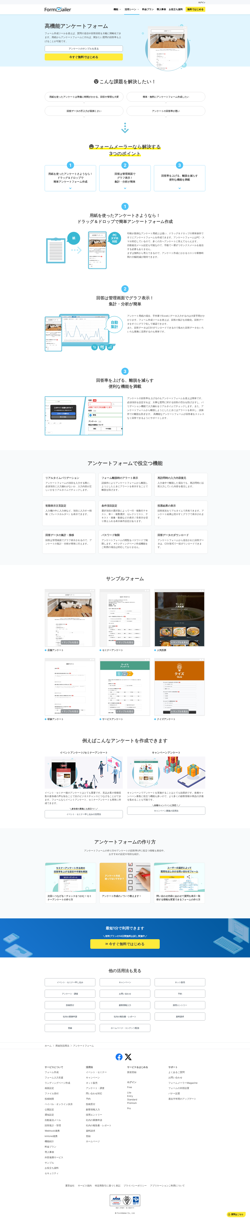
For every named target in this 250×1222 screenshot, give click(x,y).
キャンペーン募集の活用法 (166, 810)
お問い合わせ (125, 993)
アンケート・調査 (70, 993)
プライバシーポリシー (135, 1185)
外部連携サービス (54, 1157)
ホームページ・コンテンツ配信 (125, 1028)
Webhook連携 (52, 1130)
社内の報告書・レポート (125, 1016)
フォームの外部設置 (178, 1088)
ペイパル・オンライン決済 (58, 1104)
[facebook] (119, 1057)
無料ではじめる (195, 9)
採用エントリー (180, 1005)
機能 (116, 9)
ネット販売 (180, 982)
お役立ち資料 (176, 9)
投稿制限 (49, 1098)
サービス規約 (85, 1185)
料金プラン (148, 9)
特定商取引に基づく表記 (107, 1185)
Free (129, 1087)
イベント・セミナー (96, 1072)
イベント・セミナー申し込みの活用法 (84, 814)
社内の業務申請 (70, 1016)
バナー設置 (174, 1093)
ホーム (48, 1045)
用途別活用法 (62, 1045)
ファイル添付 (52, 1093)
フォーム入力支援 (54, 1077)
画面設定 (49, 1088)
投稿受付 (70, 1005)
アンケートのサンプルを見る (84, 48)
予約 (180, 993)
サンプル (49, 1162)
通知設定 (49, 1114)
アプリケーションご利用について (167, 1185)
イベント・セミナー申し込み (70, 982)
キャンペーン (125, 982)
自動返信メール (53, 1120)
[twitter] (128, 1057)
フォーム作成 (52, 1072)
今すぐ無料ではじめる (83, 57)
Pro (129, 1108)
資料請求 (180, 1016)
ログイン (201, 2)
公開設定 (49, 1109)
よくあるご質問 (176, 1072)
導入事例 (161, 9)
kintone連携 (51, 1136)
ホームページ (93, 1141)
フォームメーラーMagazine (182, 1082)
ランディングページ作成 (57, 1082)
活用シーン (130, 9)
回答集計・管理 (53, 1125)
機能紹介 (49, 1141)
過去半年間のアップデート (182, 1098)
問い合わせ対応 (94, 1093)
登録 (70, 1028)
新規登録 (131, 1072)
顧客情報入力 (125, 1005)
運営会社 (70, 1185)
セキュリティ (52, 1173)
